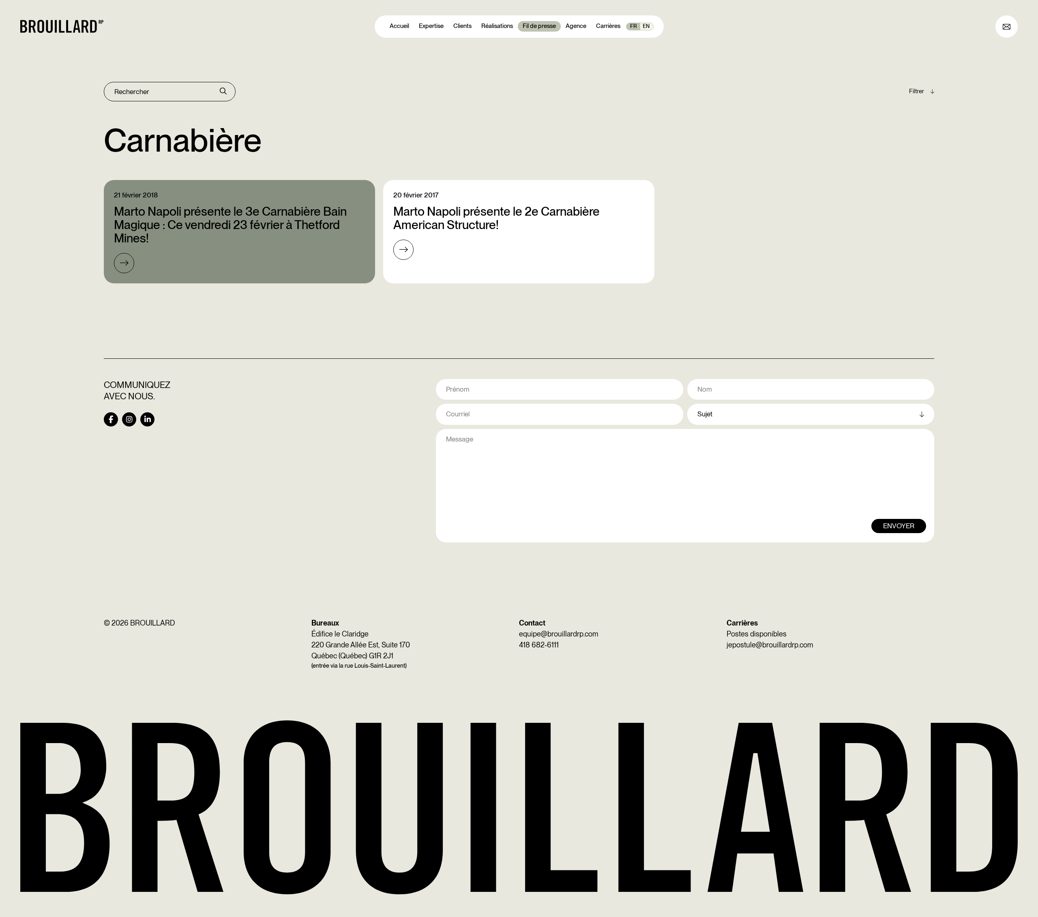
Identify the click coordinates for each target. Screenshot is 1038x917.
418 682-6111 (539, 645)
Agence (576, 26)
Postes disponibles (757, 634)
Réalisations (497, 26)
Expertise (431, 26)
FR (633, 26)
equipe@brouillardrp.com (558, 634)
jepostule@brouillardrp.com (770, 645)
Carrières (608, 26)
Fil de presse (539, 26)
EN (646, 26)
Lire (124, 263)
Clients (462, 26)
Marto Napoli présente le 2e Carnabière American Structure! (496, 218)
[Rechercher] (223, 92)
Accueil (399, 26)
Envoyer (898, 526)
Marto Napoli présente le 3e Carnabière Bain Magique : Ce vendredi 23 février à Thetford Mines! (230, 224)
